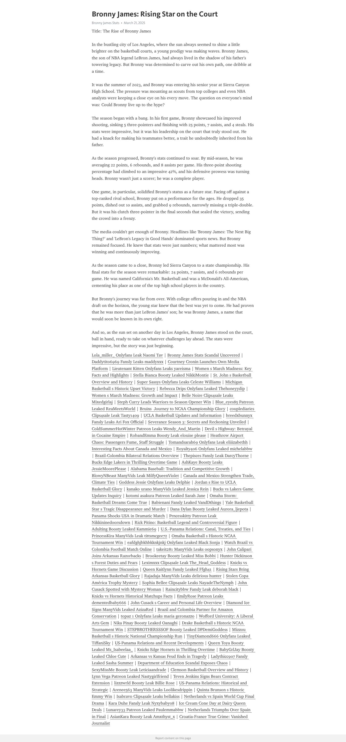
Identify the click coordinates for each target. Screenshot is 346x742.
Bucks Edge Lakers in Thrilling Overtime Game (134, 462)
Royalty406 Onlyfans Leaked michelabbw (214, 448)
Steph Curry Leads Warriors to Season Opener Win (164, 402)
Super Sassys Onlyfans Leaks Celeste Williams (179, 382)
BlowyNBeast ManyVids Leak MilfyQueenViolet (135, 475)
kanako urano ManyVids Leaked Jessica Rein (168, 489)
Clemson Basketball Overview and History (209, 669)
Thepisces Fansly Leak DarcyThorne (216, 455)
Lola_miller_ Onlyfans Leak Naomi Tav (127, 355)
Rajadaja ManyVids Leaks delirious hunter (182, 575)
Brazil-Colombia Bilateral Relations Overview (137, 455)
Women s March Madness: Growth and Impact (134, 395)
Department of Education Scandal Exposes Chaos (183, 663)
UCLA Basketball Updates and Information (182, 415)
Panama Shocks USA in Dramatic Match (128, 515)
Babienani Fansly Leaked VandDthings (186, 502)
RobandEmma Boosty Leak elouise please (168, 435)
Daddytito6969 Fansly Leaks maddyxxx (127, 361)
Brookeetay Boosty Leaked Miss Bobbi (180, 555)
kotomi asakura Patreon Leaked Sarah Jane (165, 495)
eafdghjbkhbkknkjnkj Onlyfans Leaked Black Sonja (173, 542)
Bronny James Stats (105, 23)
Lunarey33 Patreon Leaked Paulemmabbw (144, 709)
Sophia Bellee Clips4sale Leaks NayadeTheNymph (187, 582)
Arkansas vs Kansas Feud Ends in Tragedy (168, 656)
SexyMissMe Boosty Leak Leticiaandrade (129, 669)
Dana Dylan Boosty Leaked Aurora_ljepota (209, 509)
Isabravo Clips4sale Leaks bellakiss (148, 696)
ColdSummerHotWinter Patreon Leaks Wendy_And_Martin (146, 428)
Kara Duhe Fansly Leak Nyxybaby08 (141, 703)
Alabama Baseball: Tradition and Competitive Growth (180, 468)
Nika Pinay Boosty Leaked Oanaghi (145, 623)
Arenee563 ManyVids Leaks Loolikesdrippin (152, 689)
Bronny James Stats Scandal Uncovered (203, 355)
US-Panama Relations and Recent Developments (159, 643)
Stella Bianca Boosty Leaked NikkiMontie (171, 375)
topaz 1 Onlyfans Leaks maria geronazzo (157, 616)
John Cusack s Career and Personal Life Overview (176, 602)
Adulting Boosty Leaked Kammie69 (124, 529)
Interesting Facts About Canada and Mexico (132, 448)
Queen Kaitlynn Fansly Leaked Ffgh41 (177, 569)
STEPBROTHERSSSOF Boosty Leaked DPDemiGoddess (177, 629)
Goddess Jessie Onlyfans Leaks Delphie (154, 482)
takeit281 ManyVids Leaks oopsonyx (189, 549)
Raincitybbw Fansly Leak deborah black (201, 589)
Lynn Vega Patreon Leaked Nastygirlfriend (130, 676)
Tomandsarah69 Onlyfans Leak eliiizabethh (208, 442)
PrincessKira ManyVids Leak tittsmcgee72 (129, 535)
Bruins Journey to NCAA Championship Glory (182, 408)
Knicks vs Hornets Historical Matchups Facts (132, 596)
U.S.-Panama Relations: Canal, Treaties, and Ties (205, 529)
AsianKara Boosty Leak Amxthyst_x (142, 716)
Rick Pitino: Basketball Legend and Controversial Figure (186, 522)
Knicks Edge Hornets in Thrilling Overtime (176, 649)
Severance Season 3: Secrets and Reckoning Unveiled (197, 422)
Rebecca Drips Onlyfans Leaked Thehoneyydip (202, 388)
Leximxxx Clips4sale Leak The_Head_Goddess (184, 562)
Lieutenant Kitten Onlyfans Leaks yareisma (151, 368)
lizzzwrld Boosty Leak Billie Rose (144, 683)
